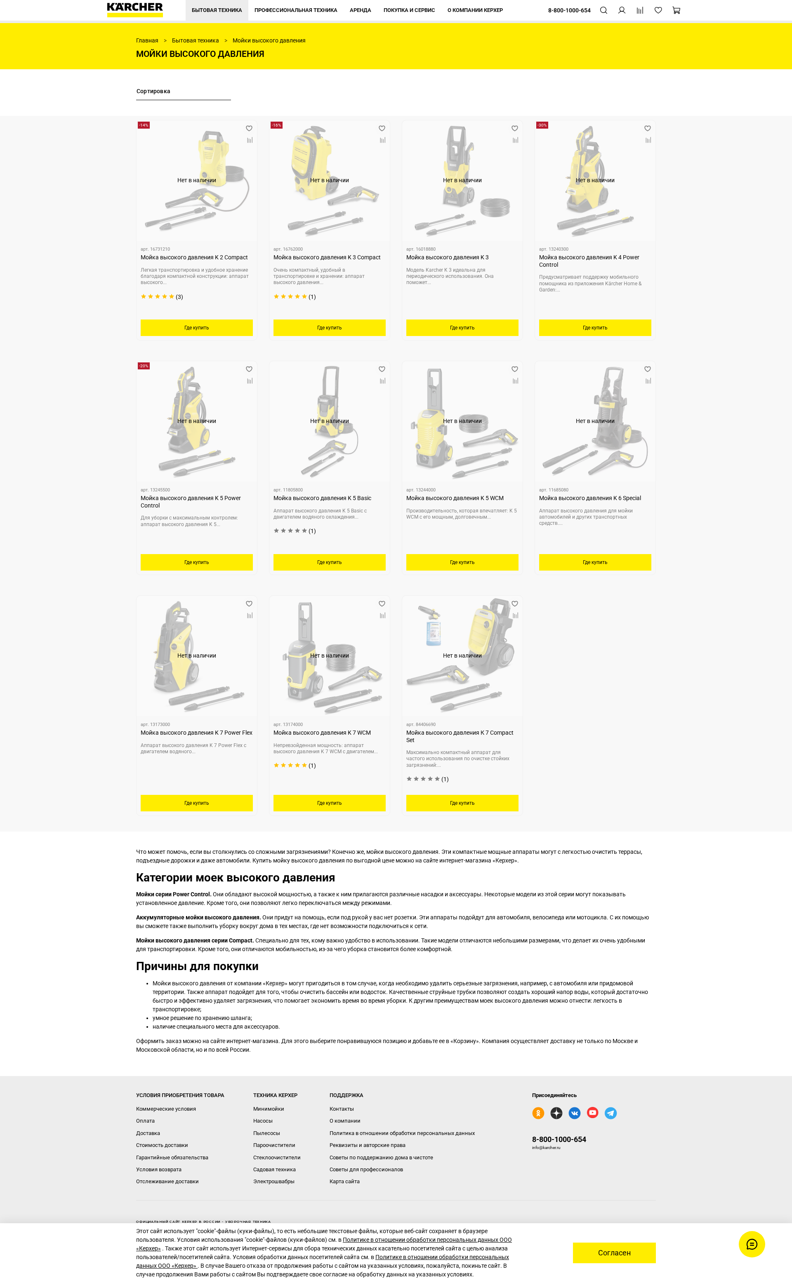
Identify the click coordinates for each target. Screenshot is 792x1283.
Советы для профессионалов (366, 1169)
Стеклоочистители (277, 1157)
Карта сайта (345, 1181)
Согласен (614, 1253)
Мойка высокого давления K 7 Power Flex (196, 732)
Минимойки (268, 1109)
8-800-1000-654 (559, 1139)
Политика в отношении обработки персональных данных (402, 1133)
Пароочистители (274, 1145)
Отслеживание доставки (167, 1181)
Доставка (148, 1133)
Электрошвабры (274, 1181)
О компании (345, 1121)
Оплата (145, 1121)
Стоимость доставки (162, 1145)
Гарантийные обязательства (172, 1157)
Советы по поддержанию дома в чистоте (381, 1157)
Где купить (196, 328)
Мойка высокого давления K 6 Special (590, 498)
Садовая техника (274, 1169)
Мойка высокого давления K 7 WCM (322, 732)
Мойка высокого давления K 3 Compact (327, 257)
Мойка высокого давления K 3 (447, 257)
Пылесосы (266, 1133)
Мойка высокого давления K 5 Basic (322, 498)
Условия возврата (159, 1169)
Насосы (263, 1121)
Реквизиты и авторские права (367, 1145)
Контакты (342, 1109)
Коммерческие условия (166, 1109)
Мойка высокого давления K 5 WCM (455, 498)
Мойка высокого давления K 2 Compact (194, 257)
